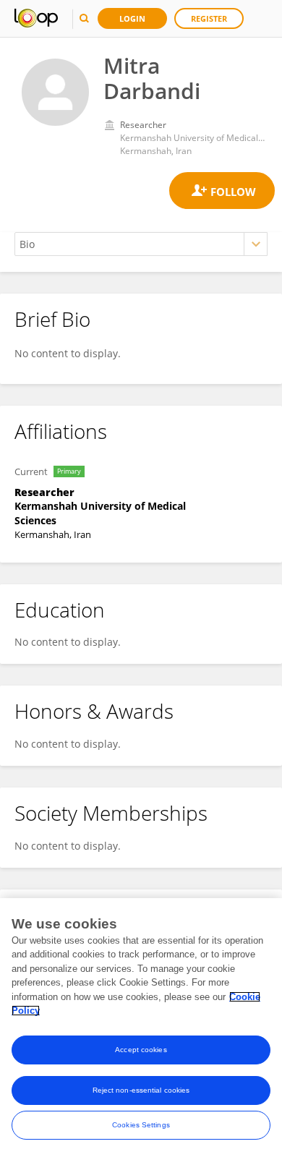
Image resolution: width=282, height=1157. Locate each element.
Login (132, 18)
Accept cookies (140, 1050)
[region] (141, 1027)
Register (209, 18)
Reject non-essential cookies (141, 1090)
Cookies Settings (141, 1125)
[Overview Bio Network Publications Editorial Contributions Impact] (141, 244)
